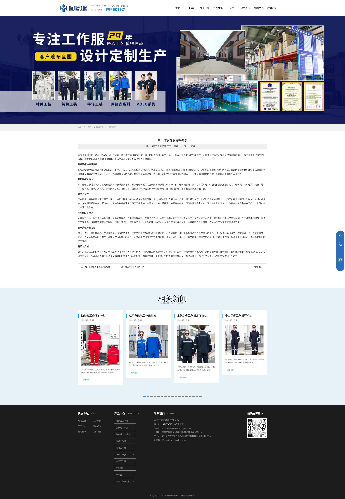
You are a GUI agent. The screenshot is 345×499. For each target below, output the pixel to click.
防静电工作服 (122, 428)
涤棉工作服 (121, 455)
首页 (177, 8)
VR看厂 (191, 8)
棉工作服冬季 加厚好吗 (134, 267)
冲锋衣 (119, 475)
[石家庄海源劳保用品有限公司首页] (74, 8)
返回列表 (258, 267)
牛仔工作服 (121, 461)
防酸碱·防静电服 (123, 434)
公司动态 (112, 127)
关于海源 (205, 8)
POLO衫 (119, 468)
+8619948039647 (169, 424)
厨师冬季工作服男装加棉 (99, 267)
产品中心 (218, 8)
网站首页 (82, 421)
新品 (231, 8)
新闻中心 (259, 8)
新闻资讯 (100, 127)
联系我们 (272, 8)
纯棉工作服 (121, 448)
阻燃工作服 (121, 441)
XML (184, 440)
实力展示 (245, 8)
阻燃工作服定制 (123, 481)
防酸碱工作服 (122, 421)
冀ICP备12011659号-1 (172, 440)
